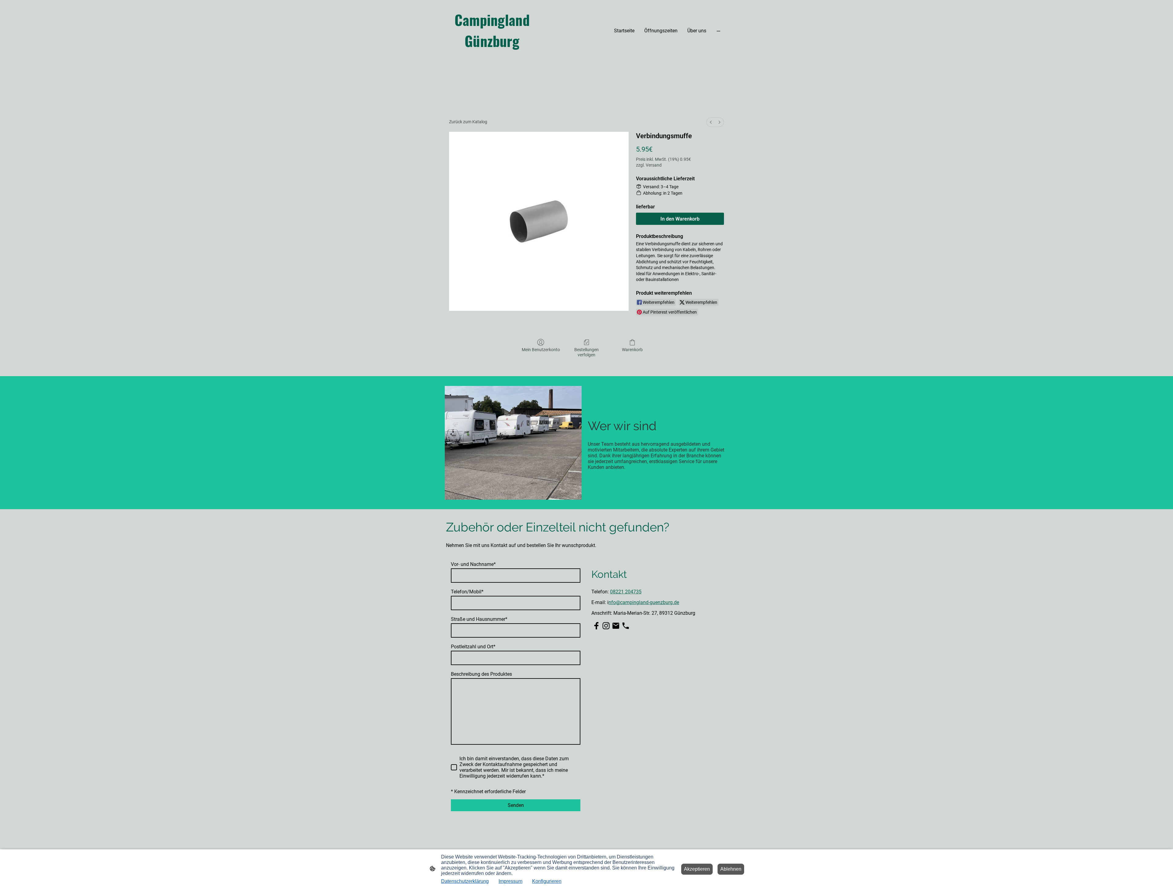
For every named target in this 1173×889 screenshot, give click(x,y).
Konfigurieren (546, 881)
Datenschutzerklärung (465, 881)
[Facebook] (596, 625)
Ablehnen (730, 869)
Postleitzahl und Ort (473, 647)
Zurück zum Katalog (468, 121)
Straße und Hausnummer (479, 619)
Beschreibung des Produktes (481, 674)
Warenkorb (632, 349)
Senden (516, 805)
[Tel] (625, 625)
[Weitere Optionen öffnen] (718, 31)
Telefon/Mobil (467, 592)
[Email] (615, 625)
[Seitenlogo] (492, 56)
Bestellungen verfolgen (586, 352)
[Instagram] (606, 625)
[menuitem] (711, 122)
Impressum (510, 881)
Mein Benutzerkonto (541, 349)
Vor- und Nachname (473, 564)
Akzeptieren (697, 869)
